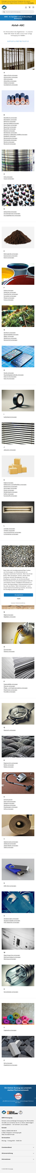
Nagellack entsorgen (10, 617)
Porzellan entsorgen (9, 692)
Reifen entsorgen (9, 765)
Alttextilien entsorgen (10, 81)
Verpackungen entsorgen (11, 918)
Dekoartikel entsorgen (10, 212)
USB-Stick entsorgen (10, 886)
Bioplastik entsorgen (10, 136)
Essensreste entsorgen (10, 256)
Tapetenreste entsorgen (11, 842)
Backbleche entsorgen (10, 118)
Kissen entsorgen (9, 490)
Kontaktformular (9, 1134)
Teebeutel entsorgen (10, 843)
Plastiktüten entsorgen (10, 690)
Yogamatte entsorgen (10, 1030)
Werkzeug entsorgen (10, 959)
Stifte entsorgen (8, 809)
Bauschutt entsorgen (10, 127)
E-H (12, 41)
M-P (18, 41)
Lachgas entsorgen (9, 528)
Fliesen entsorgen (9, 298)
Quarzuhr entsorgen (10, 730)
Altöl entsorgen (8, 79)
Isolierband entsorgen (10, 417)
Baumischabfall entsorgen (11, 123)
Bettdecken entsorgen (10, 132)
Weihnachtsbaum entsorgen (12, 957)
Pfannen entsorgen (9, 686)
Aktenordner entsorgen (11, 77)
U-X (24, 41)
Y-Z (28, 41)
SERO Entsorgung (9, 1169)
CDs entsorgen (8, 177)
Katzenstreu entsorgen (10, 486)
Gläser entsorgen (9, 336)
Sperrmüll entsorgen (10, 801)
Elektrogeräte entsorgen (11, 254)
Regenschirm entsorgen (11, 763)
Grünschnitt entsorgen (10, 340)
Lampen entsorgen (9, 530)
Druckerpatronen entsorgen (12, 213)
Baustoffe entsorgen (10, 129)
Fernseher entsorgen (10, 296)
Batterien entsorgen (10, 121)
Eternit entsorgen (9, 257)
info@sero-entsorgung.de (13, 1132)
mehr (19, 598)
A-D (8, 41)
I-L (15, 41)
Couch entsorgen (9, 178)
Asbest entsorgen (9, 83)
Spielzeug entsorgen (10, 805)
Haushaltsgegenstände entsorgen (14, 375)
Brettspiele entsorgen (10, 140)
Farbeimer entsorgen (10, 292)
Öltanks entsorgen (9, 651)
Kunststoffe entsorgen (10, 496)
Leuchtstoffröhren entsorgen (12, 532)
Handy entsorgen (9, 373)
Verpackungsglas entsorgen (12, 920)
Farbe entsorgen (8, 290)
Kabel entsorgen (8, 483)
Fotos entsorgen (8, 300)
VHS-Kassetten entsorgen (11, 922)
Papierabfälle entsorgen (11, 684)
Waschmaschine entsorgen (12, 955)
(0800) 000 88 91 (12, 1131)
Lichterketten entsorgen (11, 534)
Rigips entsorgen (9, 767)
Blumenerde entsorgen (10, 138)
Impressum (13, 602)
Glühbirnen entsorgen (10, 338)
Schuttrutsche (8, 799)
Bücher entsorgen (9, 142)
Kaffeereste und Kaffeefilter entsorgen (15, 484)
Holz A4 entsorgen (9, 378)
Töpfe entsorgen (8, 847)
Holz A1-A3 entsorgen (10, 377)
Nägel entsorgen (8, 615)
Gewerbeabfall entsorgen (11, 334)
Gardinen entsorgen (10, 332)
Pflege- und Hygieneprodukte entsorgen (16, 688)
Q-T (21, 41)
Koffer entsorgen (9, 494)
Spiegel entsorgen (9, 803)
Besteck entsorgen (9, 131)
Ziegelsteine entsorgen (10, 1065)
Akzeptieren (19, 595)
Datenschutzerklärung (20, 602)
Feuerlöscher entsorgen (11, 294)
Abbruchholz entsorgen (11, 75)
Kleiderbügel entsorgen (10, 492)
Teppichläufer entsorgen (11, 845)
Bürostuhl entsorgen (10, 144)
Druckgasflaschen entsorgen (12, 215)
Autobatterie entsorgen (11, 85)
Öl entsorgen (7, 649)
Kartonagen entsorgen (10, 488)
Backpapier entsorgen (10, 119)
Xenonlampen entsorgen (11, 992)
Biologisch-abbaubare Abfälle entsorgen (15, 134)
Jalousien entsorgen (10, 450)
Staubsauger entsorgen (11, 807)
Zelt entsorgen (8, 1063)
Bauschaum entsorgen (10, 125)
